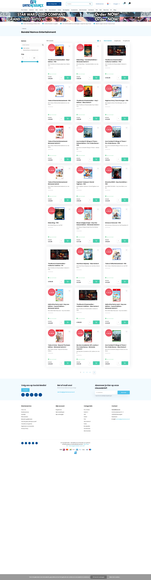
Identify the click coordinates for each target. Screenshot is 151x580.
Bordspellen (66, 10)
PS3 (97, 10)
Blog (115, 10)
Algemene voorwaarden (27, 426)
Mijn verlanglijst (59, 414)
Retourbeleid (24, 416)
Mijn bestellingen (60, 412)
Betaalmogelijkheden (26, 419)
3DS (100, 10)
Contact (25, 390)
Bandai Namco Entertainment (30, 50)
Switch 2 (31, 10)
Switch (41, 10)
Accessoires (74, 10)
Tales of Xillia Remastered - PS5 (115, 263)
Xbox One (106, 10)
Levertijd (23, 414)
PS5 (37, 10)
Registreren (59, 409)
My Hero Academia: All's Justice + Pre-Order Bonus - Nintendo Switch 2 (88, 347)
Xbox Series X (52, 10)
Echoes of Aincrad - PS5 (113, 223)
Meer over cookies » (114, 577)
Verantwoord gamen (26, 424)
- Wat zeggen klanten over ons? (75, 446)
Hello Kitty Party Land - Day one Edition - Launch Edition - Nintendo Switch (58, 306)
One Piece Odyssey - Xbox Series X (88, 263)
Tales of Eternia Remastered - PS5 (59, 100)
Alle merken (26, 48)
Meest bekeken (108, 40)
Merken (24, 28)
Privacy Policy (24, 428)
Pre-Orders (24, 10)
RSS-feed (86, 444)
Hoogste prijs (126, 40)
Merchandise (83, 10)
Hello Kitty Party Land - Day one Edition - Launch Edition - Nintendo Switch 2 (115, 306)
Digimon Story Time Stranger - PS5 (116, 100)
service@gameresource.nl (65, 392)
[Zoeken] (90, 4)
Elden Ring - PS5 (53, 223)
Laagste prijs (117, 40)
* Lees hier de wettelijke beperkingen (103, 395)
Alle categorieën (52, 4)
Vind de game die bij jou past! (28, 421)
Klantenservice (100, 4)
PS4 (46, 10)
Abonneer (123, 392)
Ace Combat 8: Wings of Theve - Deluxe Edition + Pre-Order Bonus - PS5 (88, 143)
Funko (59, 10)
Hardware (91, 10)
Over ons (23, 409)
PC (111, 10)
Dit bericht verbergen (98, 577)
